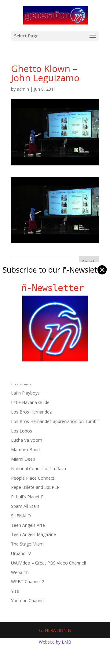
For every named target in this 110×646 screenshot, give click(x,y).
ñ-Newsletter (55, 287)
